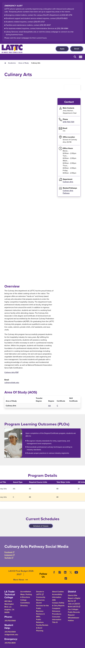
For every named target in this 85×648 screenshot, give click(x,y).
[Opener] (83, 581)
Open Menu (80, 57)
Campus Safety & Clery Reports (58, 604)
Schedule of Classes (40, 526)
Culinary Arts (68, 181)
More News (18, 579)
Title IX (55, 622)
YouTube (7, 557)
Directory (24, 605)
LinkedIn (65, 572)
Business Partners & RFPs (40, 614)
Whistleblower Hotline (73, 619)
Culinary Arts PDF (11, 372)
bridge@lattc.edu (11, 634)
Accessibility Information (57, 595)
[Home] (26, 48)
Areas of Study (23, 63)
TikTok (65, 578)
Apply (62, 48)
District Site (72, 595)
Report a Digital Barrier (74, 599)
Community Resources (40, 598)
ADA (54, 600)
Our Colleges (73, 609)
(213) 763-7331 (68, 122)
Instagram (8, 555)
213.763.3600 (10, 643)
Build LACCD (73, 606)
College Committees (25, 601)
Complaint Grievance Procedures (56, 611)
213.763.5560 (10, 620)
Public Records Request (74, 613)
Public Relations (40, 621)
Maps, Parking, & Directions (26, 595)
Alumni (39, 602)
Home (5, 63)
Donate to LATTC (40, 593)
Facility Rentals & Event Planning (42, 628)
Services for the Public (42, 607)
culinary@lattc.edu (11, 382)
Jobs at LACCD (74, 603)
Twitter (70, 572)
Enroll (76, 48)
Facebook (8, 552)
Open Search (75, 57)
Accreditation (25, 591)
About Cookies (58, 591)
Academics (12, 63)
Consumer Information (56, 618)
